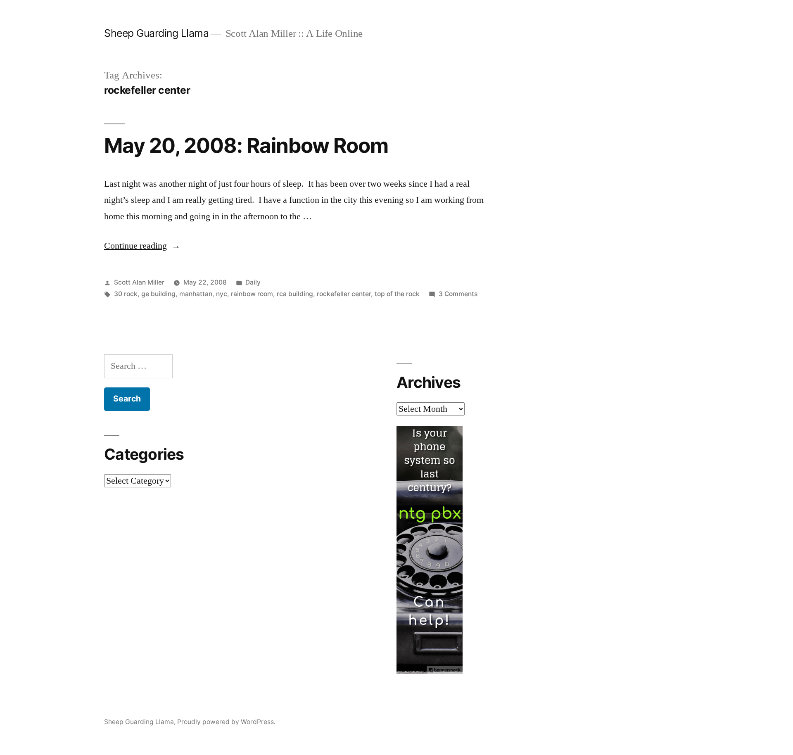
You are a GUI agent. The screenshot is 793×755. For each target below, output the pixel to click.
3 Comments (458, 294)
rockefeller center (344, 294)
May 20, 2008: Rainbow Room (246, 145)
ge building (158, 294)
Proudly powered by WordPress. (226, 722)
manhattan (195, 294)
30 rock (126, 294)
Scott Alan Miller (139, 282)
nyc (221, 294)
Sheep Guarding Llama (156, 33)
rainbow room (252, 294)
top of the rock (397, 294)
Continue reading (142, 246)
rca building (295, 294)
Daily (253, 282)
